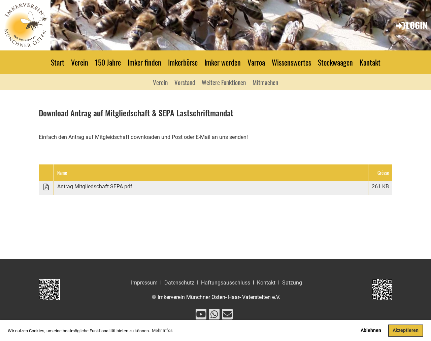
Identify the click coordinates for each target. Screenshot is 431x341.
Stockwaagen (335, 62)
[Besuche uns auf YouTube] (201, 315)
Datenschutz (179, 282)
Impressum (144, 282)
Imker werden (222, 62)
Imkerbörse (183, 62)
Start (57, 62)
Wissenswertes (291, 62)
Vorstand (184, 82)
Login (417, 25)
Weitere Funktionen (224, 82)
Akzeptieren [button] (406, 330)
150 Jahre (108, 62)
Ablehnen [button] (371, 330)
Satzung (292, 282)
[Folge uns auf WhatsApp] (214, 315)
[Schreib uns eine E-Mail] (227, 315)
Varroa (256, 62)
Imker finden (144, 62)
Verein (79, 62)
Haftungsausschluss (225, 282)
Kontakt (370, 62)
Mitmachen (265, 82)
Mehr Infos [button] (162, 330)
